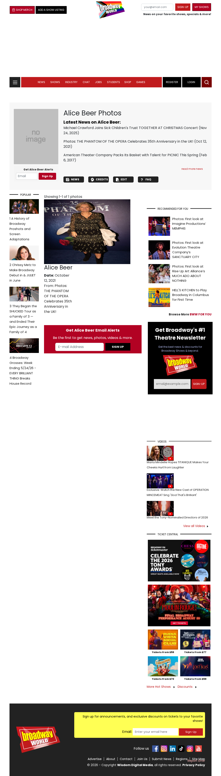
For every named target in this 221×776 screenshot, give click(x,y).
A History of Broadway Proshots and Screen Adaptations (19, 228)
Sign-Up (190, 732)
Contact (126, 759)
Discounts (185, 687)
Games (140, 82)
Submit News (161, 759)
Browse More (190, 314)
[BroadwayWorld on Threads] (190, 748)
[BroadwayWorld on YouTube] (198, 748)
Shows (55, 82)
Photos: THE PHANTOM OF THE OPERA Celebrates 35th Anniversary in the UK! (128, 141)
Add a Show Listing (51, 10)
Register (172, 82)
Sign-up (182, 7)
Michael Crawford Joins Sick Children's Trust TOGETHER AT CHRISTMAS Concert (130, 127)
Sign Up (47, 176)
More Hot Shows (159, 687)
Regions (182, 759)
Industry (71, 82)
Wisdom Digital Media (135, 765)
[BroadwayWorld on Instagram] (164, 748)
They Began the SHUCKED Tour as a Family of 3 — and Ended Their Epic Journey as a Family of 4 (23, 319)
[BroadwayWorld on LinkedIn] (172, 748)
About (110, 759)
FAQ (148, 179)
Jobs (98, 82)
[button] (207, 82)
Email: (127, 731)
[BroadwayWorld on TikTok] (181, 748)
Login (191, 82)
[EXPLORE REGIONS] (14, 81)
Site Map (198, 759)
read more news (192, 169)
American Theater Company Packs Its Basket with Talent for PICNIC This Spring (130, 155)
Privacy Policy (193, 765)
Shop (127, 82)
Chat (86, 82)
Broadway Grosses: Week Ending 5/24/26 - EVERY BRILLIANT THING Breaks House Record (22, 371)
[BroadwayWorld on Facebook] (155, 748)
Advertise (95, 759)
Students (113, 82)
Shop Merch (24, 10)
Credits (102, 179)
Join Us (142, 759)
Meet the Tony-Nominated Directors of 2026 (177, 517)
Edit (124, 179)
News (41, 82)
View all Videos (194, 526)
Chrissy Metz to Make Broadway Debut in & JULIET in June (22, 273)
